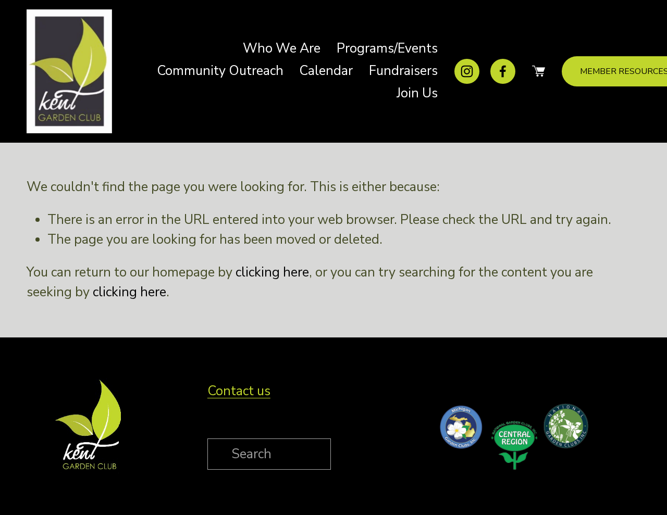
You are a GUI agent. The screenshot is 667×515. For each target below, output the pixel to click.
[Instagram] (466, 71)
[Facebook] (502, 71)
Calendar (326, 71)
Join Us (417, 93)
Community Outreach (220, 71)
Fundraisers (403, 71)
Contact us (238, 391)
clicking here (272, 272)
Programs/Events (387, 48)
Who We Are (281, 48)
